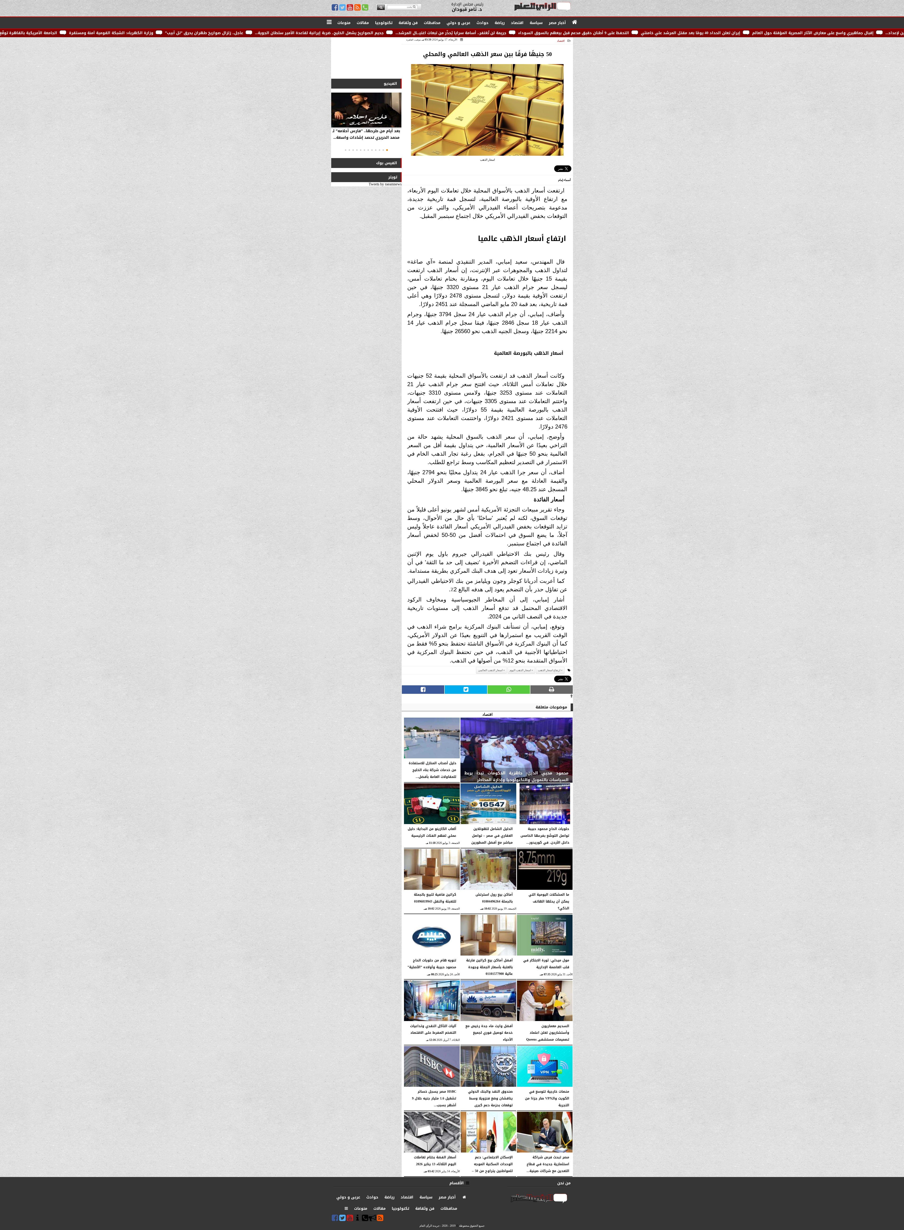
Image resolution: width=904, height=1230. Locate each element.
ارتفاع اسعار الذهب (549, 670)
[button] (387, 150)
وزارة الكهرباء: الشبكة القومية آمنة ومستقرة (269, 33)
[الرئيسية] (575, 22)
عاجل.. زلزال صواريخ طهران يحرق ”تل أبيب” (362, 33)
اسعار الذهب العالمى (490, 670)
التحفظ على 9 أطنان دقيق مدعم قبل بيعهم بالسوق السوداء (731, 33)
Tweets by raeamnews (385, 184)
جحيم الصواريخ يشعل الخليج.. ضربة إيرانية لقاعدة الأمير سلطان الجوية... (477, 33)
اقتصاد (561, 40)
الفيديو (390, 83)
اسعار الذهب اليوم (520, 670)
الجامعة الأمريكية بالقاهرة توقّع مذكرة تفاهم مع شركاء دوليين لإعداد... (150, 33)
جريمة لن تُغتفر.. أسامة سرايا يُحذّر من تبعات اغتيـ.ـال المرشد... (608, 33)
